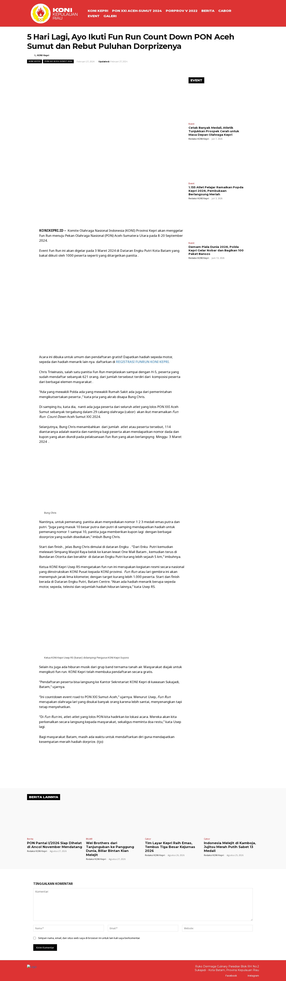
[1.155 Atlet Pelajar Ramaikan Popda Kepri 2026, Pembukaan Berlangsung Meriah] (218, 163)
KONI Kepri (43, 55)
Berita (30, 839)
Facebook (231, 975)
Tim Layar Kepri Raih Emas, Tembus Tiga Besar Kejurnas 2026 (170, 847)
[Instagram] (243, 975)
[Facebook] (221, 975)
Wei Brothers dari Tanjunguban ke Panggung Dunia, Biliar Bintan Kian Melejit (110, 849)
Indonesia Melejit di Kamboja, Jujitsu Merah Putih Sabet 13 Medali (230, 847)
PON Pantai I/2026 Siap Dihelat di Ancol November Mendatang (54, 845)
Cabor (148, 839)
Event (191, 124)
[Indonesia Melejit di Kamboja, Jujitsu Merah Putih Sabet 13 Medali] (231, 819)
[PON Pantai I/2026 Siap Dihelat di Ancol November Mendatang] (54, 819)
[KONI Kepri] (30, 55)
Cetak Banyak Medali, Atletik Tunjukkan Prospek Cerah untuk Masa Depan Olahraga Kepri (214, 131)
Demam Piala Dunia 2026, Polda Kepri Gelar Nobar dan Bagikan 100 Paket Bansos (216, 250)
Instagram (253, 975)
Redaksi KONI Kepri (199, 138)
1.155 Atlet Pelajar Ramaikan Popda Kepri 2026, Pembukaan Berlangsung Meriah (216, 190)
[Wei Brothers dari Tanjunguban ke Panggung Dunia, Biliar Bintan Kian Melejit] (113, 819)
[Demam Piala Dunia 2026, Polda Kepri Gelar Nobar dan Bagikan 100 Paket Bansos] (218, 222)
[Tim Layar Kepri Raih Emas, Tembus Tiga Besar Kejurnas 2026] (172, 819)
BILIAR (89, 839)
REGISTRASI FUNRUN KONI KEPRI (142, 361)
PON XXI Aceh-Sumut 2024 (58, 61)
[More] (155, 70)
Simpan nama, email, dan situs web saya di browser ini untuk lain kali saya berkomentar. (89, 938)
